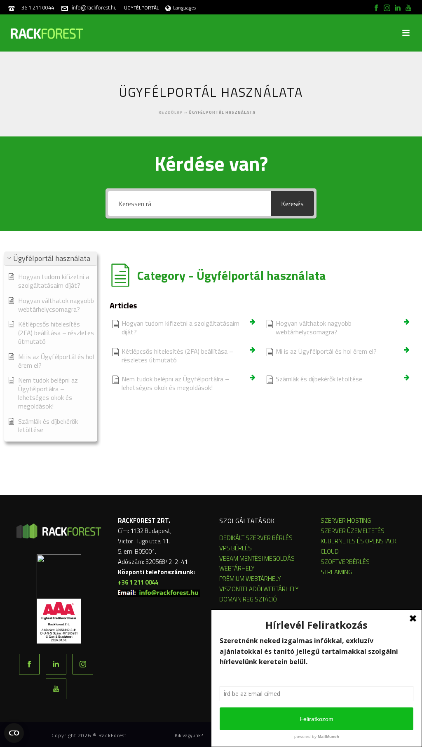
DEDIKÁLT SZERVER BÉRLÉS (256, 538)
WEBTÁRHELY (237, 568)
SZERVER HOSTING (346, 520)
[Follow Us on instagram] (83, 664)
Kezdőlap (171, 112)
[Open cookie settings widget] (14, 733)
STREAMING (336, 572)
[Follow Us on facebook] (29, 664)
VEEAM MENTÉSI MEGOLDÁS (257, 558)
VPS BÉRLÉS (235, 548)
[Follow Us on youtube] (56, 689)
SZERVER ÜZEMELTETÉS (352, 531)
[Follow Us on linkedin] (56, 664)
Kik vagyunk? (189, 735)
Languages (184, 8)
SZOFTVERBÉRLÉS (345, 561)
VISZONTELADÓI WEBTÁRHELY (259, 589)
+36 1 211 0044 (36, 7)
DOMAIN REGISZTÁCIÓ (248, 599)
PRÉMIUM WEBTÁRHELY (250, 578)
